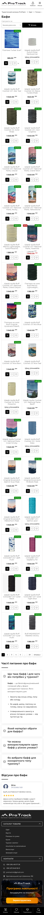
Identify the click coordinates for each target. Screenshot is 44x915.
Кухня (8, 840)
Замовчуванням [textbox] (9, 25)
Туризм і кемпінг (12, 843)
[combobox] (11, 25)
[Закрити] (39, 883)
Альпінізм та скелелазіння (16, 846)
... (24, 655)
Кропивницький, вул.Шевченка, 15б (19, 876)
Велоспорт (10, 849)
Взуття (8, 833)
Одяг (8, 830)
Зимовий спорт (11, 853)
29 (29, 655)
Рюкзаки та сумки (12, 836)
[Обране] (16, 909)
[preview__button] (6, 63)
